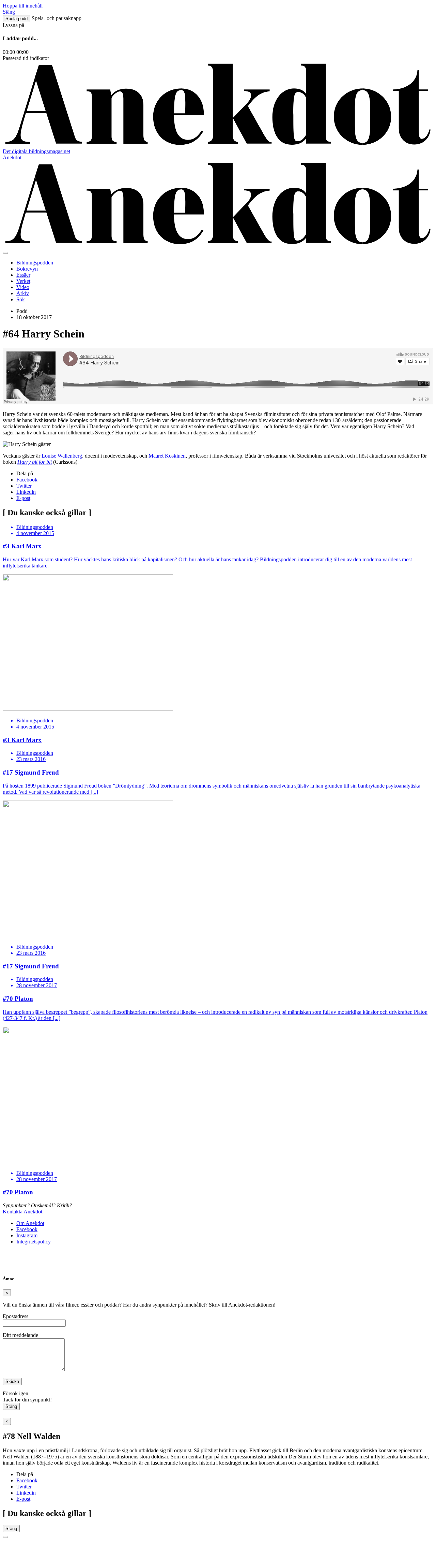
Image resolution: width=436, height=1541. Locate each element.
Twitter (24, 486)
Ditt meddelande (20, 1335)
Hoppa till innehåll (23, 6)
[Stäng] (5, 1537)
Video (22, 287)
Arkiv (22, 293)
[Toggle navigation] (5, 253)
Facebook (26, 480)
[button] (16, 18)
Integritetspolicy (33, 1241)
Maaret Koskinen (167, 456)
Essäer (23, 275)
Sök (20, 299)
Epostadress (15, 1316)
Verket (23, 281)
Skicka (12, 1381)
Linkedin (26, 492)
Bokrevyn (27, 269)
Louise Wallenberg (62, 456)
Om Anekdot (30, 1223)
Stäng (11, 1406)
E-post (23, 498)
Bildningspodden (34, 262)
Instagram (26, 1235)
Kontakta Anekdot (22, 1211)
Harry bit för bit (34, 462)
